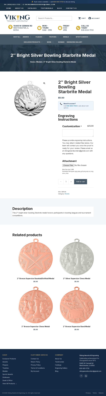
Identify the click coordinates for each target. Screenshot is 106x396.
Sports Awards (82, 37)
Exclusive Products (32, 42)
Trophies (52, 37)
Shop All (16, 37)
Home (8, 8)
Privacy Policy (36, 365)
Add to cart (80, 182)
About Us (19, 8)
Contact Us (71, 8)
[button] (44, 83)
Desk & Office (7, 380)
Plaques (39, 37)
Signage (61, 42)
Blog (59, 8)
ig (86, 376)
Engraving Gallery (74, 42)
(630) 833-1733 (13, 4)
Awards (26, 37)
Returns (101, 393)
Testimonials (47, 8)
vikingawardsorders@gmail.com (40, 4)
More (49, 42)
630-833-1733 (58, 2)
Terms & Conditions (38, 368)
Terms (95, 393)
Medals (66, 37)
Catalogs (32, 8)
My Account (35, 371)
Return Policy (35, 362)
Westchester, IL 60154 (22, 28)
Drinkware (6, 377)
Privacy (88, 393)
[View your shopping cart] (82, 18)
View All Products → (9, 384)
